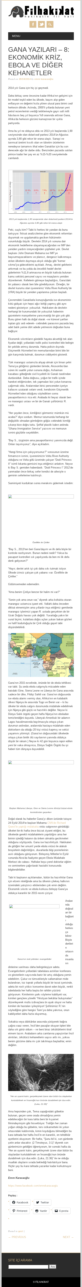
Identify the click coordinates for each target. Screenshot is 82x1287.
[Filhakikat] (41, 16)
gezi (20, 1231)
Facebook (32, 24)
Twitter (41, 24)
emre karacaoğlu (43, 79)
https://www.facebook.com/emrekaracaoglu (33, 1185)
